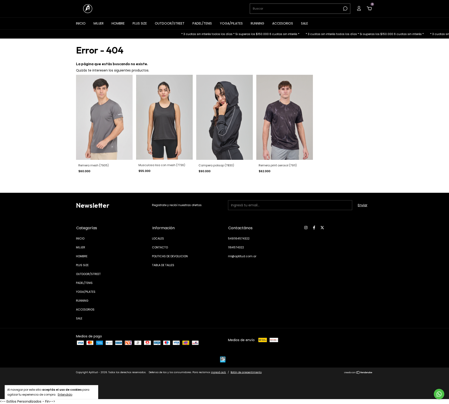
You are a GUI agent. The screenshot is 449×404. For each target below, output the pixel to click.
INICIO (81, 23)
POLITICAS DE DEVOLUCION (170, 256)
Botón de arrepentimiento (246, 372)
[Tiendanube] (358, 373)
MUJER (99, 23)
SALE (304, 23)
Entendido (65, 394)
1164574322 (236, 247)
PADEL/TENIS (202, 23)
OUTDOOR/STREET (170, 23)
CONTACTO (160, 247)
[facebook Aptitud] (314, 227)
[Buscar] (344, 8)
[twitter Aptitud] (322, 227)
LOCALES (158, 238)
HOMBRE (118, 23)
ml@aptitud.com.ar (242, 256)
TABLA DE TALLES (163, 265)
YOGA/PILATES (231, 23)
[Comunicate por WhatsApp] (439, 394)
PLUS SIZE (140, 23)
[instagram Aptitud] (306, 227)
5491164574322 (239, 238)
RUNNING (257, 23)
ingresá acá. (218, 372)
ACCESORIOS (282, 23)
